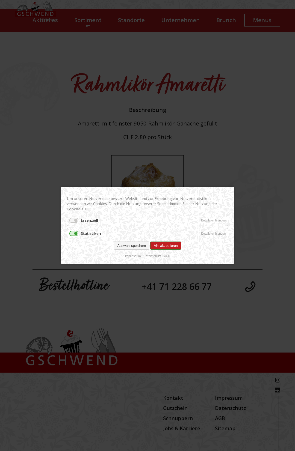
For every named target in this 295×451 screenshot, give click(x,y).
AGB (167, 256)
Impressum (133, 256)
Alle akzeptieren (166, 246)
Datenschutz (152, 256)
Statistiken (91, 233)
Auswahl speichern (131, 246)
